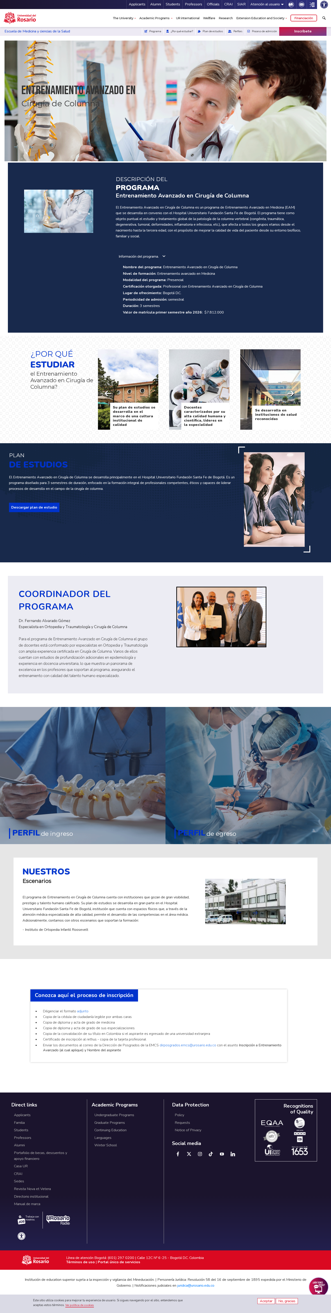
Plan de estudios (212, 31)
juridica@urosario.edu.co (195, 1285)
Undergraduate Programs (114, 1115)
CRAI (228, 4)
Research (226, 18)
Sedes (19, 1181)
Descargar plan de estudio (34, 507)
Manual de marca (27, 1204)
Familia (19, 1122)
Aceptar (266, 1301)
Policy (179, 1115)
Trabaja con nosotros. (32, 1218)
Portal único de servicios (119, 1262)
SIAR (241, 4)
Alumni (155, 4)
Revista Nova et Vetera (32, 1188)
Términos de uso (80, 1262)
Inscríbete (303, 31)
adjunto (82, 1011)
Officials (213, 4)
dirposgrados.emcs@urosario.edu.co (188, 1045)
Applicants (137, 4)
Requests (182, 1122)
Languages (102, 1137)
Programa (155, 31)
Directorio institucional (31, 1196)
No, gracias (286, 1301)
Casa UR (21, 1166)
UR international (188, 18)
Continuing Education (110, 1130)
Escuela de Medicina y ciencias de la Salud (38, 31)
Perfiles (238, 31)
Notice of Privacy (188, 1130)
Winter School (105, 1145)
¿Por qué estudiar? (181, 31)
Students (173, 4)
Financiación (304, 18)
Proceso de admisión (264, 31)
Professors (193, 4)
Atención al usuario (265, 4)
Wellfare (209, 18)
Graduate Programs (109, 1122)
